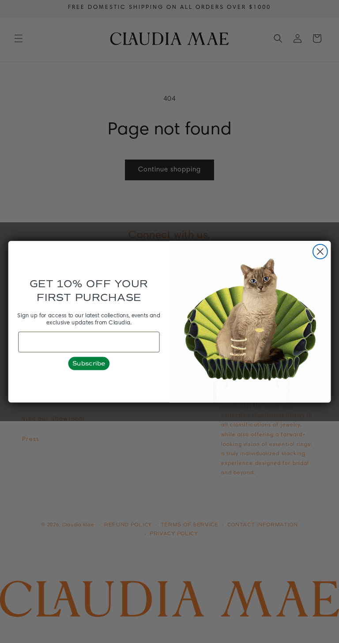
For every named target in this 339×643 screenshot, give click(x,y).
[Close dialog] (320, 251)
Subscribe (88, 363)
